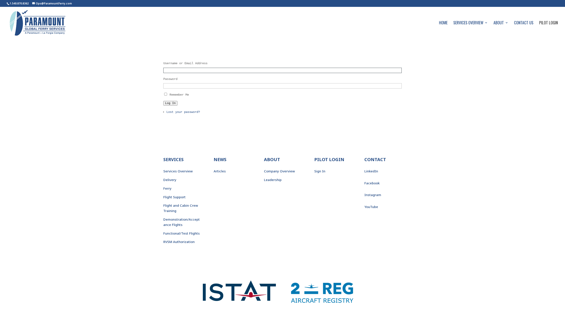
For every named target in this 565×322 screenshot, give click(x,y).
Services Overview (468, 23)
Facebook (372, 183)
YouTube (371, 206)
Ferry (167, 188)
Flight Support (174, 197)
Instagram (372, 195)
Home (443, 23)
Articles (220, 171)
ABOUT (272, 159)
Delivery (169, 179)
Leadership (273, 179)
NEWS (220, 159)
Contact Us (523, 23)
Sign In (319, 171)
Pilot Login (548, 23)
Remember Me (179, 94)
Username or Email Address (185, 63)
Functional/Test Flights (181, 233)
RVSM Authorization (179, 241)
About (498, 23)
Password (170, 79)
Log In (170, 103)
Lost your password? (183, 112)
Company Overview (279, 171)
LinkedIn (371, 171)
